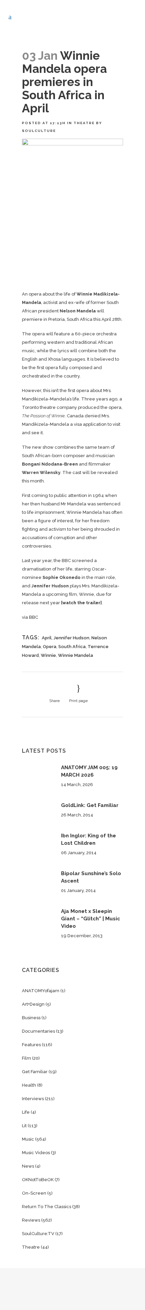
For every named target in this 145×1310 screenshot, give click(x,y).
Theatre (84, 123)
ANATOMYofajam (40, 990)
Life (26, 1112)
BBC (33, 617)
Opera (49, 646)
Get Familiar (35, 1071)
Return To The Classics (46, 1206)
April (47, 637)
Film (26, 1058)
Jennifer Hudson (71, 637)
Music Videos (36, 1152)
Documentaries (38, 1031)
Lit (24, 1125)
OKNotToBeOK (38, 1179)
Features (31, 1044)
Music (28, 1139)
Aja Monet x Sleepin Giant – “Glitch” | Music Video (90, 918)
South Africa (72, 646)
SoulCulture (39, 131)
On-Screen (34, 1193)
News (28, 1166)
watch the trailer (81, 602)
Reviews (31, 1220)
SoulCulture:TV (38, 1233)
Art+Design (33, 1004)
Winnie (48, 655)
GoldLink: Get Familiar (89, 805)
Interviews (33, 1098)
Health (29, 1085)
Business (31, 1017)
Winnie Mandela (75, 655)
